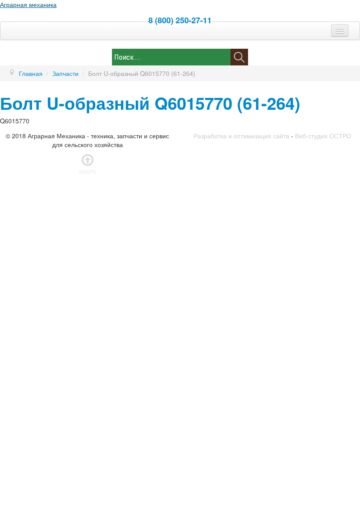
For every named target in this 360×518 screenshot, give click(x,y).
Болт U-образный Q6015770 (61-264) (150, 103)
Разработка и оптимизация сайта (241, 135)
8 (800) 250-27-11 (180, 20)
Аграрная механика (28, 4)
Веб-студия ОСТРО (323, 135)
